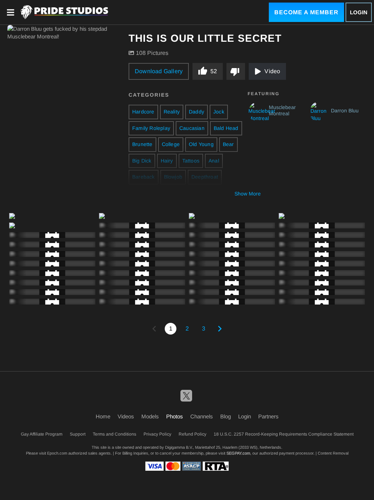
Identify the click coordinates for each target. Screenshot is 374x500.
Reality (172, 112)
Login (358, 12)
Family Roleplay (151, 128)
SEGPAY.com (238, 453)
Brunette (142, 144)
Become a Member (306, 12)
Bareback (143, 177)
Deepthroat (204, 177)
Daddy (196, 112)
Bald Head (226, 128)
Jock (218, 112)
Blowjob (173, 177)
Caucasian (192, 128)
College (171, 144)
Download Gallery (159, 71)
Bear (228, 144)
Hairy (167, 161)
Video (272, 71)
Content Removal (333, 453)
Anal (214, 161)
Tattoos (190, 161)
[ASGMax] (64, 12)
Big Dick (142, 161)
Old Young (201, 144)
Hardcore (143, 112)
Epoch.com (57, 453)
